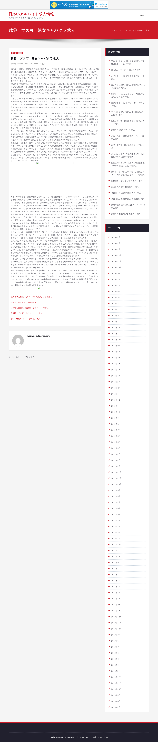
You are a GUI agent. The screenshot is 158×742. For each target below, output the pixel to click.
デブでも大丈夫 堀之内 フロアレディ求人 (29, 308)
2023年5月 (115, 442)
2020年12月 (116, 616)
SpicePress (90, 737)
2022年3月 (115, 526)
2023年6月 (115, 436)
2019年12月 (116, 677)
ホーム (142, 15)
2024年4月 (115, 376)
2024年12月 (116, 327)
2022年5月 (115, 514)
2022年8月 (115, 496)
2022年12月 (116, 472)
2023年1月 (115, 466)
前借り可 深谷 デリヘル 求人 (123, 130)
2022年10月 (116, 484)
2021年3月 (115, 598)
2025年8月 (115, 279)
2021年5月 (115, 586)
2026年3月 (115, 237)
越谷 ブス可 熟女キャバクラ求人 (134, 30)
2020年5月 (115, 659)
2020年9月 (115, 635)
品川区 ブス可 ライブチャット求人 (26, 313)
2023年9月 (115, 418)
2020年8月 (115, 641)
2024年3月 (115, 382)
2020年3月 (115, 671)
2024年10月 (116, 339)
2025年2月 (115, 315)
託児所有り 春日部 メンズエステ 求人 (126, 181)
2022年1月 (115, 538)
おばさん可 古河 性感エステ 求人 (125, 187)
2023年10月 (116, 412)
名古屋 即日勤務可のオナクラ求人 (126, 193)
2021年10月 (116, 556)
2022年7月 (115, 502)
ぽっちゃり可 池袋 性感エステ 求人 (125, 70)
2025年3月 (115, 309)
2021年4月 (115, 592)
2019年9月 (115, 695)
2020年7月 (115, 647)
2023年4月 (115, 448)
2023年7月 (115, 430)
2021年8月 (115, 568)
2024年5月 (115, 369)
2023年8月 (115, 424)
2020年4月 (115, 665)
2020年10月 (116, 629)
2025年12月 (116, 255)
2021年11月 (116, 550)
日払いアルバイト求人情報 (31, 13)
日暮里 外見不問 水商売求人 (24, 302)
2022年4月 (115, 520)
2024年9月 (115, 345)
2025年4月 (115, 303)
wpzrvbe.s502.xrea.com (27, 63)
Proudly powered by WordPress (62, 737)
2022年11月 (116, 478)
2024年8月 (115, 351)
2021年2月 (115, 604)
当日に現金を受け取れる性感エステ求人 (128, 199)
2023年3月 (115, 454)
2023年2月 (115, 460)
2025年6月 (115, 291)
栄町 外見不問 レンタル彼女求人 (25, 318)
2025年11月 (116, 261)
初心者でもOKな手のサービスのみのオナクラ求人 (31, 297)
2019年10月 (116, 689)
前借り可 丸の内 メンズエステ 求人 (125, 214)
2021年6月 (115, 580)
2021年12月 (116, 544)
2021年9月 (115, 562)
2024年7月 (115, 357)
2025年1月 (115, 321)
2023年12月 (116, 400)
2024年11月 (116, 333)
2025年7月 (115, 285)
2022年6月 (115, 508)
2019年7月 (115, 707)
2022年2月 (115, 532)
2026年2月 (115, 243)
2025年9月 (115, 273)
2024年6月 (115, 363)
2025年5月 (115, 297)
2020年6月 (115, 653)
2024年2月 (115, 388)
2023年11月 (116, 406)
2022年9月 (115, 490)
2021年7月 (115, 574)
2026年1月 (115, 249)
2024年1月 (115, 394)
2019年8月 (115, 701)
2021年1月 (115, 610)
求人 (43, 63)
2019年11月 (116, 683)
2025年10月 (116, 267)
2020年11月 (116, 623)
